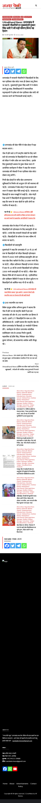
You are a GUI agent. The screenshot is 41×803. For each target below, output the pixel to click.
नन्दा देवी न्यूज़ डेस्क (8, 35)
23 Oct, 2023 (19, 35)
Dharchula (29, 396)
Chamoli (19, 394)
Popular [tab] (11, 386)
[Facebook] (7, 71)
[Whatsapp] (24, 71)
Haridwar (33, 398)
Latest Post (28, 17)
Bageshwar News (29, 391)
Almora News (20, 391)
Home (5, 783)
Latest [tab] (4, 386)
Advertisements (22, 783)
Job (22, 17)
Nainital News (7, 19)
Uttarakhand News (18, 19)
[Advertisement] (20, 120)
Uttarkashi (30, 406)
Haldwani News (26, 398)
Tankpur (32, 405)
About (12, 783)
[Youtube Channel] (15, 769)
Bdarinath (24, 392)
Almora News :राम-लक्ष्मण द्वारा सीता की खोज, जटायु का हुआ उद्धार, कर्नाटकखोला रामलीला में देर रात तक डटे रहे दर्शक (19, 356)
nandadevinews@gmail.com (22, 741)
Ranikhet (25, 403)
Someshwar (26, 405)
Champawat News (27, 394)
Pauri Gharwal (20, 401)
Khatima (19, 399)
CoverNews (29, 794)
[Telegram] (18, 71)
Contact (33, 783)
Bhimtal (30, 392)
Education (16, 17)
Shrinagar (19, 405)
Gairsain (19, 398)
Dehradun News (7, 17)
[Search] (36, 6)
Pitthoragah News (30, 401)
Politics (19, 461)
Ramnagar (19, 403)
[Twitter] (12, 71)
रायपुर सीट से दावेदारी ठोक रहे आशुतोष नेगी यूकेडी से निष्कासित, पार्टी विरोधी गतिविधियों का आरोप (26, 471)
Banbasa (19, 392)
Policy (20, 786)
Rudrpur (30, 403)
